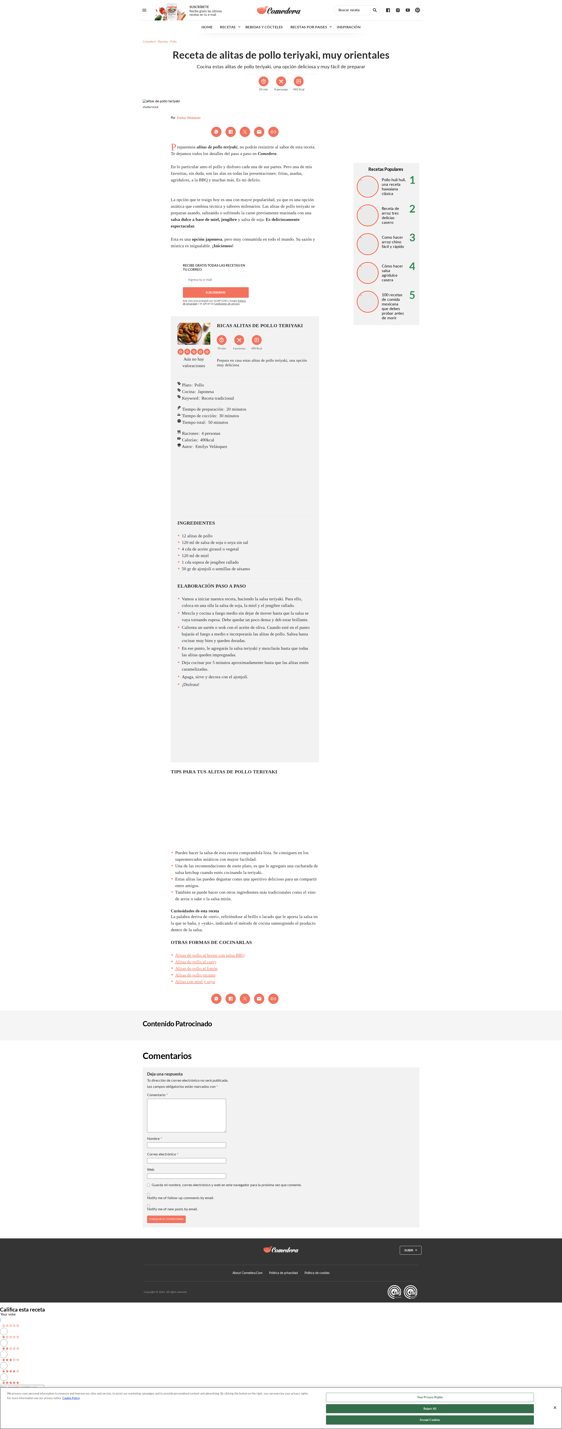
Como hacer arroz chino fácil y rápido (393, 242)
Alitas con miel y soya (195, 981)
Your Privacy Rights (430, 1397)
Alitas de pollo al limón (196, 968)
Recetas (228, 27)
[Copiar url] (273, 132)
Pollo (173, 41)
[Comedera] (278, 10)
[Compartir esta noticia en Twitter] (245, 132)
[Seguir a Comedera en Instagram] (398, 10)
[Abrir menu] (144, 10)
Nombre (154, 1138)
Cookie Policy (71, 1398)
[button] (181, 352)
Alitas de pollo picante (195, 975)
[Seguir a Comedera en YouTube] (408, 10)
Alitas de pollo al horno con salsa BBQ (210, 955)
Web (150, 1169)
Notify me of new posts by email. (172, 1209)
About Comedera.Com (247, 1273)
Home (207, 27)
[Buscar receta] (375, 10)
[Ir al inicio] (281, 1249)
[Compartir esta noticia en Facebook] (230, 132)
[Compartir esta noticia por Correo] (259, 132)
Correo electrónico (162, 1154)
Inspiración (348, 27)
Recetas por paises (308, 27)
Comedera (149, 41)
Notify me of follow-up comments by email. (180, 1198)
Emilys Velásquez (189, 117)
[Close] (555, 1408)
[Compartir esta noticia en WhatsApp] (216, 132)
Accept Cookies (430, 1420)
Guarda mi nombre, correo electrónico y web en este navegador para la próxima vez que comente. (227, 1185)
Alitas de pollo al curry (195, 961)
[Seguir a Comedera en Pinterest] (418, 10)
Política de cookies (317, 1273)
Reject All (429, 1408)
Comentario (157, 1095)
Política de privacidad (283, 1273)
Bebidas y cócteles (264, 27)
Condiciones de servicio (227, 304)
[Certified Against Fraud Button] (402, 1292)
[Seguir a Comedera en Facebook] (388, 10)
